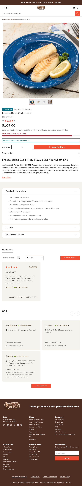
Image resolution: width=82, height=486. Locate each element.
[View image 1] (32, 102)
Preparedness (34, 457)
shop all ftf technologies (22, 109)
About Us (6, 447)
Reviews (6, 459)
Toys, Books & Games (37, 434)
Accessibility (35, 477)
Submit (67, 458)
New (30, 437)
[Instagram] (4, 425)
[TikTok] (14, 425)
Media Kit (6, 467)
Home (4, 19)
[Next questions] (78, 313)
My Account (59, 420)
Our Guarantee (8, 469)
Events (5, 454)
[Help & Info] (7, 8)
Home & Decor (34, 425)
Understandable (35, 452)
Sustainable (33, 459)
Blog (5, 457)
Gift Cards (33, 439)
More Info (6, 177)
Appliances (33, 432)
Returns (58, 429)
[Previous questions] (72, 313)
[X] (11, 425)
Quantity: (6, 147)
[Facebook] (8, 425)
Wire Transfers (60, 432)
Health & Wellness (36, 422)
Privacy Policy (65, 477)
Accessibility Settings (19, 477)
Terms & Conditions (50, 477)
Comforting (33, 454)
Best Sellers (11, 19)
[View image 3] (44, 102)
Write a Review (70, 258)
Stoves (31, 429)
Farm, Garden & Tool (36, 420)
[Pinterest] (21, 425)
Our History (7, 449)
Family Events (34, 447)
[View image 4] (50, 102)
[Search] (77, 13)
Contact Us (59, 425)
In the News (7, 452)
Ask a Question (41, 386)
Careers (6, 464)
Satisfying (32, 449)
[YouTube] (18, 425)
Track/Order (59, 422)
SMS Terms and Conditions (65, 434)
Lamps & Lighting (35, 427)
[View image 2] (38, 102)
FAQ (56, 427)
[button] (3, 8)
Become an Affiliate (10, 462)
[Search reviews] (18, 257)
